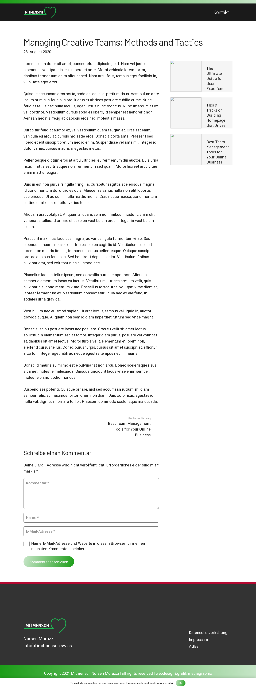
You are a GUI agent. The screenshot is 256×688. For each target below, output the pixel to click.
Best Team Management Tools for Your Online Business (217, 151)
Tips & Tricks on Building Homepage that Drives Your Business (215, 120)
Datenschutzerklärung (208, 632)
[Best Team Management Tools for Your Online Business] (185, 149)
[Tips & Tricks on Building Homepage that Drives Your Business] (185, 112)
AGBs (194, 646)
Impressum (198, 639)
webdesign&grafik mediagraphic (184, 673)
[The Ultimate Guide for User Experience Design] (185, 76)
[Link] (40, 12)
